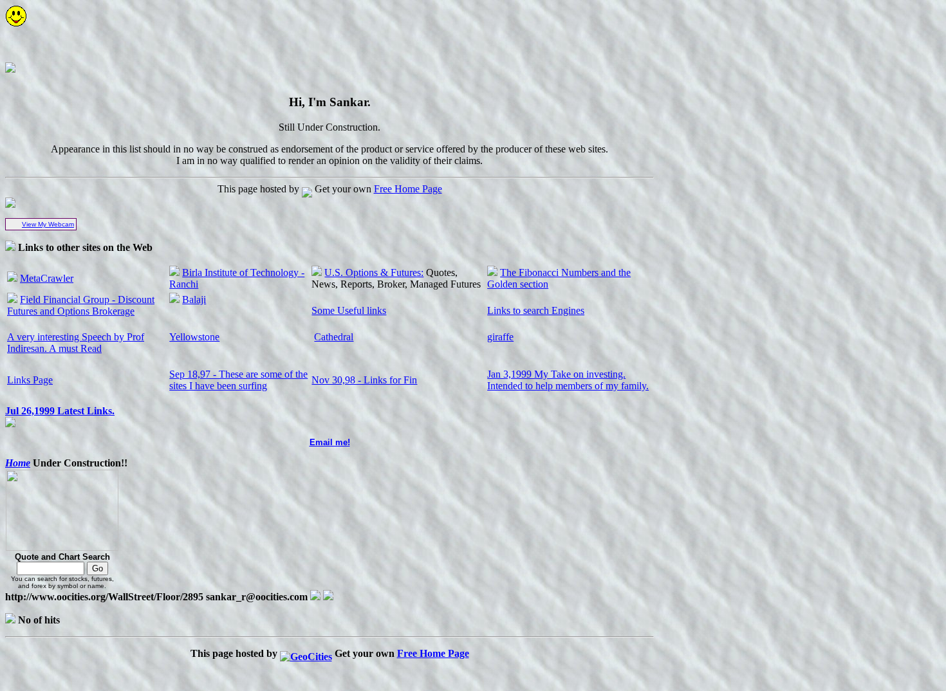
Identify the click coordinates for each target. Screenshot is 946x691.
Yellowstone (194, 336)
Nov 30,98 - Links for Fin (364, 379)
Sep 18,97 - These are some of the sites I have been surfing (238, 380)
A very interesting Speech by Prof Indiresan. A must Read (75, 342)
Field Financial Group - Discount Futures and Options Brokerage (80, 305)
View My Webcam (48, 224)
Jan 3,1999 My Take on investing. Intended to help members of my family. (568, 380)
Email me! (330, 442)
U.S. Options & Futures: (373, 272)
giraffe (500, 336)
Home (17, 462)
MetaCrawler (46, 278)
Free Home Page (408, 188)
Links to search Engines (535, 310)
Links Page (30, 379)
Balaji (194, 299)
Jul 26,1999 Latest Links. (60, 410)
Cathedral (333, 336)
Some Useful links (348, 310)
